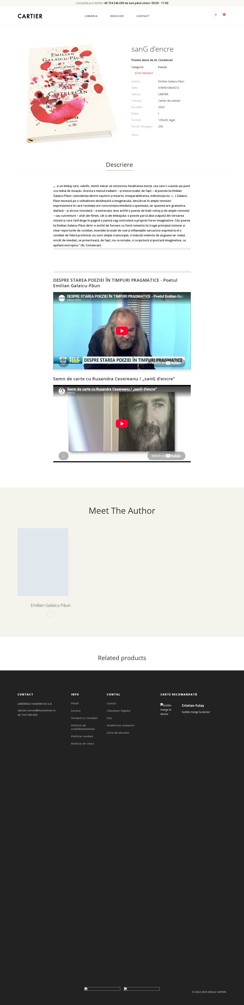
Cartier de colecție (169, 100)
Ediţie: (135, 113)
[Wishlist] (214, 16)
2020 (161, 107)
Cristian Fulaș (193, 705)
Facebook (50, 614)
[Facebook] (156, 135)
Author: (136, 81)
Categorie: (137, 67)
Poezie (162, 67)
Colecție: (136, 100)
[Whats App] (178, 135)
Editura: (136, 94)
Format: (136, 120)
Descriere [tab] (119, 164)
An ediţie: (137, 107)
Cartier (163, 94)
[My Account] (207, 16)
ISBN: (134, 87)
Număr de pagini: (142, 126)
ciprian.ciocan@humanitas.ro (37, 710)
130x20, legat (166, 120)
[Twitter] (164, 135)
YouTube (37, 731)
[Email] (186, 135)
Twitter (28, 731)
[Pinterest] (171, 135)
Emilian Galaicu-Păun (171, 81)
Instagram (18, 727)
